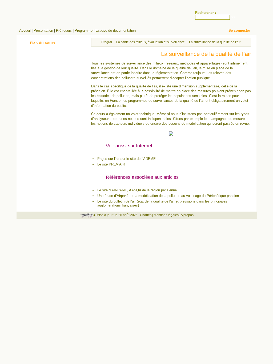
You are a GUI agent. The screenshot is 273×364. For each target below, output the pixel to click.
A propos (187, 215)
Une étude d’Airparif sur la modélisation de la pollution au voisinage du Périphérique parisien (168, 196)
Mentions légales (166, 215)
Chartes (145, 215)
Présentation (43, 31)
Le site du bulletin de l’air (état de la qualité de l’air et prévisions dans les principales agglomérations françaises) (162, 203)
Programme (84, 31)
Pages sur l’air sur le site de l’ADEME (126, 159)
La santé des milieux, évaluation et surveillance (150, 42)
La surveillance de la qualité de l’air (214, 42)
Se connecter (239, 31)
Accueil (25, 31)
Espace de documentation (115, 31)
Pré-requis (64, 31)
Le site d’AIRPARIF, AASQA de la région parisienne (137, 190)
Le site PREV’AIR (111, 164)
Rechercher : (205, 13)
